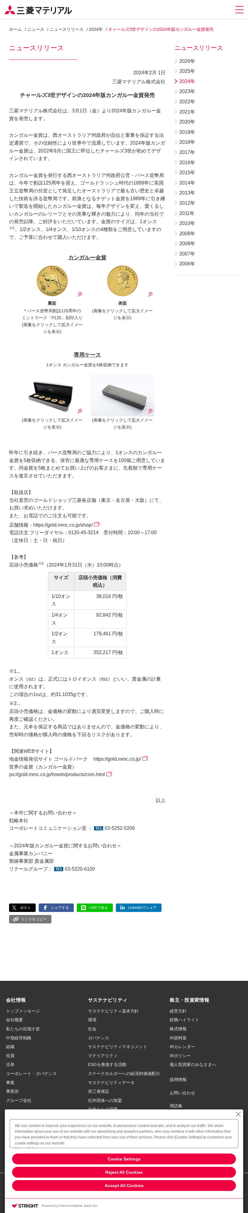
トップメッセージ (23, 1011)
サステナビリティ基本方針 (113, 1011)
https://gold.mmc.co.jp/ (117, 759)
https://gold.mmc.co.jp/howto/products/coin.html (54, 774)
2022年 (187, 101)
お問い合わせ (182, 1092)
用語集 (176, 1105)
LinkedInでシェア (142, 908)
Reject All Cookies (124, 1172)
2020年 (187, 121)
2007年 (187, 253)
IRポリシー (180, 1055)
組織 (10, 1046)
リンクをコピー (34, 919)
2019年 (187, 132)
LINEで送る (98, 908)
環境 (92, 1019)
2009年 (187, 233)
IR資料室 (178, 1037)
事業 (10, 1082)
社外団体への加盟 (105, 1100)
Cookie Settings (124, 1159)
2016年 (187, 162)
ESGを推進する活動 (107, 1064)
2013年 (187, 192)
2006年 (187, 263)
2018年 (187, 142)
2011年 (186, 213)
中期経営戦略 (18, 1037)
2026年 (187, 61)
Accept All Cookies (124, 1185)
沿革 (10, 1064)
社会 (92, 1028)
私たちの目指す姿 (23, 1028)
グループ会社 (18, 1100)
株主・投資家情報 (189, 1000)
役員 (10, 1055)
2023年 (187, 91)
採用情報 (178, 1079)
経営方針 (178, 1011)
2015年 (187, 172)
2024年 (96, 29)
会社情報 (16, 1000)
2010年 (187, 223)
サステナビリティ (108, 1000)
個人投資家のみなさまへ (193, 1064)
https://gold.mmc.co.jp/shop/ (63, 525)
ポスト (25, 908)
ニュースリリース (66, 29)
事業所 (12, 1091)
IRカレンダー (182, 1046)
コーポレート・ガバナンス (31, 1073)
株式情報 (178, 1028)
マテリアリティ (103, 1055)
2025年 (187, 71)
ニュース (35, 29)
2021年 (187, 111)
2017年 (187, 152)
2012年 (187, 203)
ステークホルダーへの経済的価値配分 (124, 1073)
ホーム (15, 29)
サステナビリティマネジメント (117, 1046)
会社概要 (14, 1019)
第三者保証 (98, 1091)
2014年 (187, 182)
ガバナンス (98, 1037)
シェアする (60, 908)
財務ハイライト (184, 1019)
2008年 (187, 243)
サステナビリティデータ (111, 1082)
